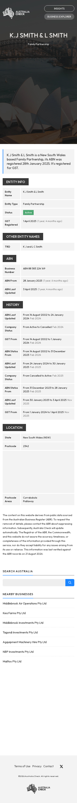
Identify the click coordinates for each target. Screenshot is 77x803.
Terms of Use (22, 766)
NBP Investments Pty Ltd (18, 651)
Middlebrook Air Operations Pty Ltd (24, 603)
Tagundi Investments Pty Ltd (20, 632)
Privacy (37, 766)
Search (69, 582)
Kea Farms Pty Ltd (14, 613)
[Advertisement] (38, 86)
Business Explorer (59, 16)
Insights (59, 8)
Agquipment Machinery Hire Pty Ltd (25, 642)
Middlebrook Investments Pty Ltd (23, 622)
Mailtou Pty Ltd (12, 661)
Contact (48, 766)
